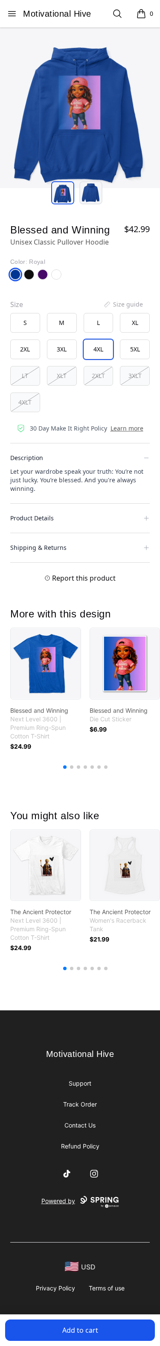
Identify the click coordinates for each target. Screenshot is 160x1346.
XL (135, 323)
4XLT (25, 402)
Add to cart (80, 1330)
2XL (25, 349)
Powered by (58, 1200)
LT (25, 376)
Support (80, 1083)
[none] (123, 304)
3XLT (135, 376)
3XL (62, 349)
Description (26, 458)
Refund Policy (80, 1146)
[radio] (25, 323)
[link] (46, 663)
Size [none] (16, 304)
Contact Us (80, 1125)
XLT (62, 376)
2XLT (98, 376)
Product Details (32, 518)
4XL (98, 349)
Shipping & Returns (38, 547)
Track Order (80, 1104)
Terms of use (107, 1288)
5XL (135, 349)
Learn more (127, 428)
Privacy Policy (55, 1288)
